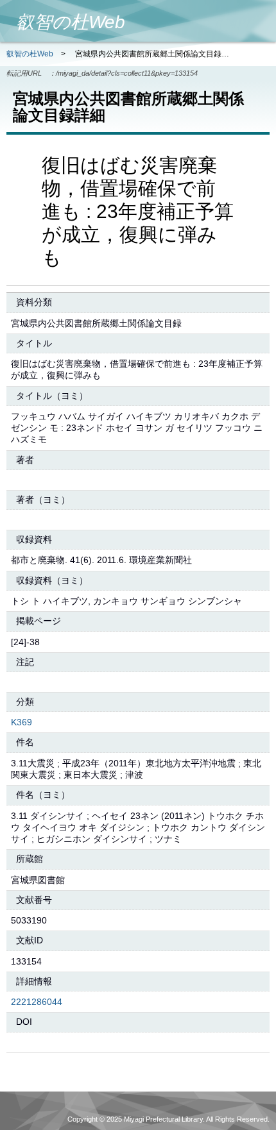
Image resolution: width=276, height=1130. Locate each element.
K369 (21, 722)
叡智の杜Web (29, 53)
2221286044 (36, 1002)
